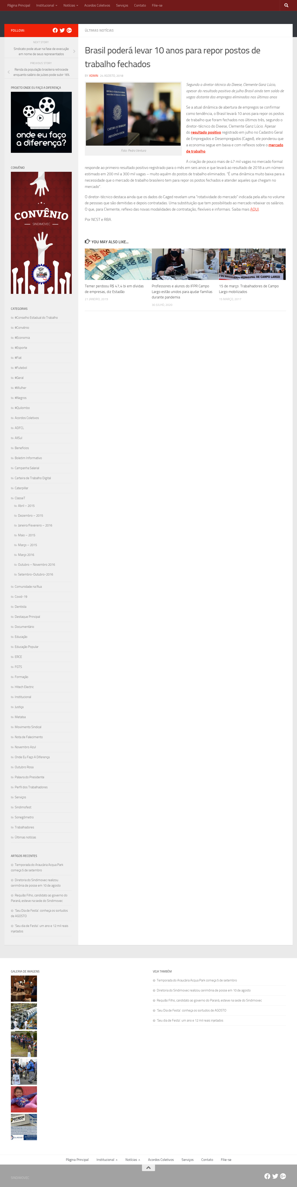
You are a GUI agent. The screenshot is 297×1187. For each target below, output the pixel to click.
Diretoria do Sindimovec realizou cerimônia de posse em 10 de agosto (204, 990)
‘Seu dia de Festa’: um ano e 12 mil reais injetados (190, 1020)
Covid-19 (21, 597)
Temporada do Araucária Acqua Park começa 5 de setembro (197, 980)
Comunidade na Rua (28, 587)
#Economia (22, 338)
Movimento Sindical (28, 727)
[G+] (69, 30)
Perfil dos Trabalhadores (31, 787)
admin (93, 76)
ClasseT (20, 498)
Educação (21, 637)
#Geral (19, 378)
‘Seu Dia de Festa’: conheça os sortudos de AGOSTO (191, 1010)
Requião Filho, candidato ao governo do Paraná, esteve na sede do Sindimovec (209, 1000)
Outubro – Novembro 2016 (36, 565)
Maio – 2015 (26, 535)
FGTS (18, 667)
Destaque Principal (27, 617)
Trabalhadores (24, 827)
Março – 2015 (27, 545)
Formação (21, 677)
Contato (140, 5)
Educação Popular (26, 647)
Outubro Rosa (24, 767)
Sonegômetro (24, 817)
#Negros (21, 398)
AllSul (18, 438)
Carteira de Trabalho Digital (33, 478)
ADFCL (19, 428)
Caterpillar (21, 488)
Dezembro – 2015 (30, 516)
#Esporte (21, 348)
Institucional (45, 5)
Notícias (69, 5)
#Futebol (21, 368)
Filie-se (157, 5)
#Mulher (20, 388)
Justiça (19, 707)
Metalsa (20, 717)
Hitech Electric (24, 687)
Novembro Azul (25, 747)
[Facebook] (55, 30)
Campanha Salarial (27, 468)
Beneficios (22, 448)
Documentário (24, 627)
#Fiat (18, 358)
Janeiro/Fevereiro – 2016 (35, 525)
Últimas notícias (99, 30)
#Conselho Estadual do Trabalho (36, 318)
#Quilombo (22, 408)
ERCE (18, 657)
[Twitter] (62, 30)
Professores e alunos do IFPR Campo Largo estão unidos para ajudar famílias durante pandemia (182, 291)
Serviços (122, 5)
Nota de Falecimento (29, 737)
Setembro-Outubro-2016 (35, 574)
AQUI (254, 209)
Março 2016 (26, 555)
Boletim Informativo (28, 458)
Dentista (20, 607)
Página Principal (18, 5)
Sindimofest (23, 807)
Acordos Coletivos (97, 5)
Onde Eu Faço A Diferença (32, 757)
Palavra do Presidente (29, 777)
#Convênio (22, 328)
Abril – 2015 (26, 506)
